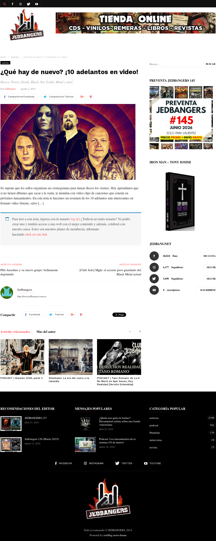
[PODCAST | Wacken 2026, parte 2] (22, 357)
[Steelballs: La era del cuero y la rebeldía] (71, 357)
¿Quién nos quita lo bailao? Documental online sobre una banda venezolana (119, 421)
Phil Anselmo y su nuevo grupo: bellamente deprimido (29, 272)
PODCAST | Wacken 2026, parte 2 (21, 378)
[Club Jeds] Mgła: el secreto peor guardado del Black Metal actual (110, 272)
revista (178, 447)
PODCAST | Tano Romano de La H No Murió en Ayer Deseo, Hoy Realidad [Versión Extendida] (118, 381)
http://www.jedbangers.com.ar (31, 296)
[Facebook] (12, 3)
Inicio (3, 57)
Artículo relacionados (15, 332)
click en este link (36, 234)
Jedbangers (10, 88)
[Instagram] (20, 3)
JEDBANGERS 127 (36, 418)
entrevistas (178, 440)
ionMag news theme (115, 535)
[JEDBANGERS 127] (11, 423)
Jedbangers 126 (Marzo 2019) (42, 439)
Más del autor (46, 332)
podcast (178, 425)
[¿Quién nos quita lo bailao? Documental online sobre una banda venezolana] (85, 423)
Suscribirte (208, 290)
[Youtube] (36, 3)
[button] (4, 3)
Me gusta (209, 256)
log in (75, 219)
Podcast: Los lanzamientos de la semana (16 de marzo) (117, 440)
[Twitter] (28, 3)
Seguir (211, 267)
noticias (5, 62)
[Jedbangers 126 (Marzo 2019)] (11, 444)
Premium (178, 432)
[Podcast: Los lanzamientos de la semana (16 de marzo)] (85, 444)
